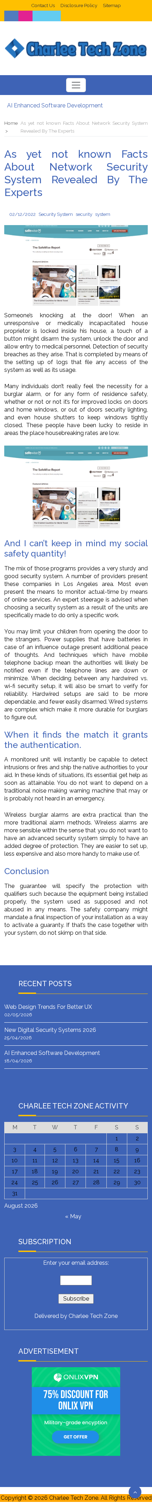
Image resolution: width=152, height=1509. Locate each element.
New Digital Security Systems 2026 (50, 1030)
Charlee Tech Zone (93, 1316)
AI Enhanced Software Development (55, 105)
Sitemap (112, 5)
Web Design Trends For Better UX (48, 1007)
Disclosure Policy (78, 5)
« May (73, 1216)
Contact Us (43, 5)
